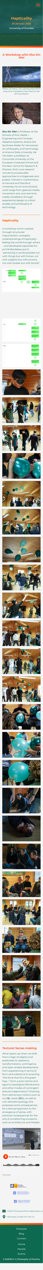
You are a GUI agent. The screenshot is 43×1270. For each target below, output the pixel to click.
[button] (38, 4)
